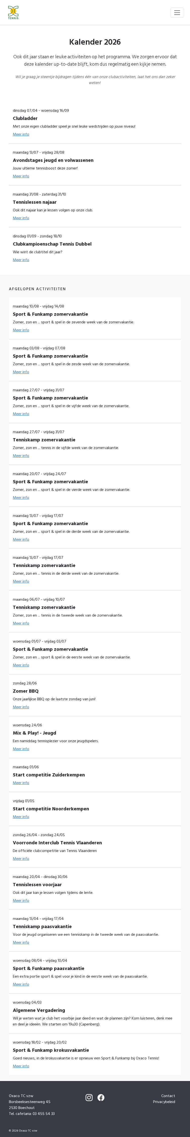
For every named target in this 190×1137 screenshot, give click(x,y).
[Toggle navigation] (177, 13)
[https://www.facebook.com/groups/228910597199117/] (100, 1098)
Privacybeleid (164, 1102)
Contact (168, 1096)
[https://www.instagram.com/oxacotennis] (89, 1098)
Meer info (21, 134)
